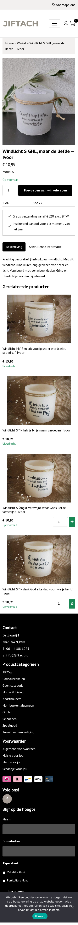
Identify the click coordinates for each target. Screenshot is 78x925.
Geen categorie (12, 685)
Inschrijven (16, 891)
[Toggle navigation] (54, 23)
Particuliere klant (17, 880)
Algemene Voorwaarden (18, 749)
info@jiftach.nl (17, 655)
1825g (7, 672)
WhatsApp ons (65, 5)
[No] (73, 907)
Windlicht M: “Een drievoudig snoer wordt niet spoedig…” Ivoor (34, 350)
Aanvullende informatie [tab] (45, 247)
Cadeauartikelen (13, 679)
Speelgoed (9, 725)
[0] (72, 23)
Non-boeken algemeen (18, 705)
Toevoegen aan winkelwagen (45, 190)
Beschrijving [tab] (14, 247)
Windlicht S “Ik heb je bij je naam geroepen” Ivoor (36, 430)
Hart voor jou (11, 762)
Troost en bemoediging (18, 732)
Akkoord (40, 916)
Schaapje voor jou (14, 769)
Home (9, 43)
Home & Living (12, 692)
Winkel (21, 43)
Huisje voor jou (12, 755)
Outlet (7, 712)
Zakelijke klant (16, 872)
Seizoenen (9, 719)
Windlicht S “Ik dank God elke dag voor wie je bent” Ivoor (37, 591)
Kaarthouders (11, 699)
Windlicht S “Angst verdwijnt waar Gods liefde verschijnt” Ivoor (34, 510)
